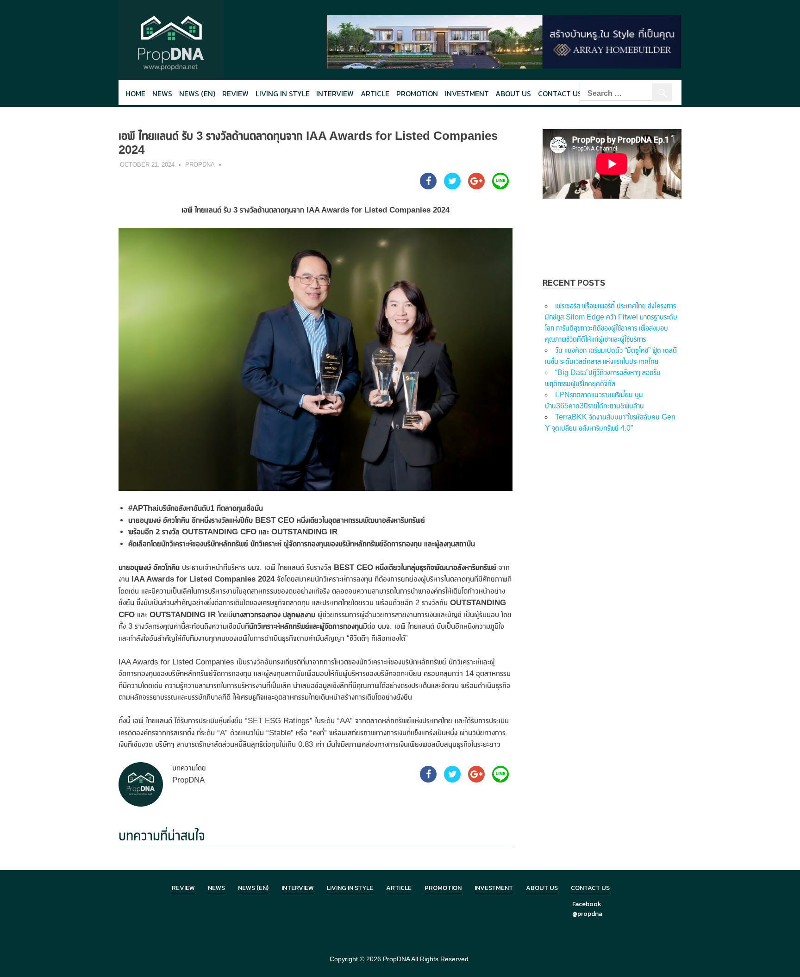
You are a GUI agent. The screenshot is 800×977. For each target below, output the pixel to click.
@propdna (587, 914)
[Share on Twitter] (452, 186)
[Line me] (500, 186)
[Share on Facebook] (428, 186)
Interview (335, 93)
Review (235, 93)
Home (135, 93)
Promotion (417, 93)
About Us (513, 93)
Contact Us (560, 93)
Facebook (586, 904)
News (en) (197, 93)
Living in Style (350, 888)
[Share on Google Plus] (476, 186)
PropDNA (200, 164)
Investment (467, 93)
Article (375, 93)
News (162, 93)
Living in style (283, 93)
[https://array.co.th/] (503, 41)
